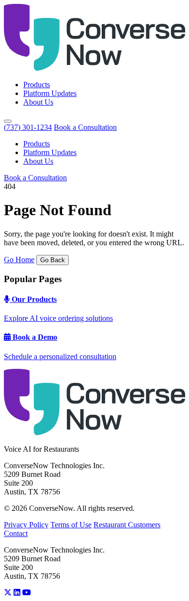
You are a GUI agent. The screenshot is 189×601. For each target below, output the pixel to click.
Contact (16, 533)
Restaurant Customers (127, 525)
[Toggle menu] (8, 121)
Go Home (19, 259)
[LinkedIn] (17, 592)
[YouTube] (26, 592)
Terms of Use (71, 525)
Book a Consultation (85, 127)
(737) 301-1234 (28, 127)
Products (36, 84)
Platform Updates (50, 93)
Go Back (52, 260)
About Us (38, 102)
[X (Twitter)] (8, 592)
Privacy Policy (26, 525)
